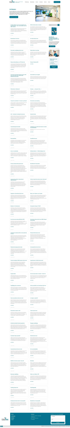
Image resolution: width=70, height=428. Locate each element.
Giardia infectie (33, 114)
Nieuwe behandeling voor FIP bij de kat (18, 62)
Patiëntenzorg (13, 415)
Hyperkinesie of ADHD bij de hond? (36, 260)
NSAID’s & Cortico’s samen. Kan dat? (17, 360)
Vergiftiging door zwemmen (16, 285)
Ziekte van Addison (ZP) (34, 374)
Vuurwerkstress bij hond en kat (16, 349)
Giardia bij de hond (33, 335)
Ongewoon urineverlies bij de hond (17, 193)
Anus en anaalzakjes (14, 151)
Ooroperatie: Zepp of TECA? (35, 206)
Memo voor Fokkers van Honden (36, 193)
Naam (52, 419)
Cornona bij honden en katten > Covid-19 (38, 273)
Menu (12, 414)
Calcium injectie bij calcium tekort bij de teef (38, 179)
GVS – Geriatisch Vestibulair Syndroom (18, 114)
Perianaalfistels (13, 138)
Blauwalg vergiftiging (14, 374)
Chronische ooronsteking (35, 100)
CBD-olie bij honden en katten (35, 24)
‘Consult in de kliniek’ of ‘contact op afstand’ (19, 100)
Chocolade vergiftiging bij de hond (17, 50)
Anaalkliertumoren (33, 138)
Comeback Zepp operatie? (15, 335)
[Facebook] (2, 426)
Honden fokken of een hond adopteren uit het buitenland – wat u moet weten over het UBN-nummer (19, 25)
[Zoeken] (58, 25)
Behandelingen (13, 416)
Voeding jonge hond (14, 387)
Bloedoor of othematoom (15, 206)
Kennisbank (12, 418)
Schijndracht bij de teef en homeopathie (18, 400)
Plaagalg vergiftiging (34, 323)
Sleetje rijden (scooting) (34, 50)
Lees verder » (12, 33)
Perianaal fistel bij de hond (35, 232)
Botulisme (32, 360)
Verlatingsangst (33, 387)
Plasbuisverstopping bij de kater (16, 247)
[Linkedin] (1, 426)
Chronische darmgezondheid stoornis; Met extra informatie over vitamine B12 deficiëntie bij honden (18, 75)
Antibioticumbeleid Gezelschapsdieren (18, 323)
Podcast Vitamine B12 (34, 62)
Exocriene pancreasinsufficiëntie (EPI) (17, 219)
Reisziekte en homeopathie (35, 400)
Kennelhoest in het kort (15, 38)
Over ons (12, 417)
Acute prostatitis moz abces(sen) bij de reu (38, 285)
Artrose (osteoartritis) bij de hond (17, 163)
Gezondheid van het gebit (35, 74)
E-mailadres (53, 416)
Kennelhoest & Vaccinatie (35, 163)
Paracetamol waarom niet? (15, 310)
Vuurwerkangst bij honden (15, 126)
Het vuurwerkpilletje (34, 349)
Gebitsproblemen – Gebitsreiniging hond (37, 151)
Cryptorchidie (13, 273)
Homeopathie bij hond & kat (35, 247)
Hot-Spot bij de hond (34, 38)
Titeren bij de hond (33, 310)
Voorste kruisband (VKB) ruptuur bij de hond (19, 260)
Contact (12, 419)
